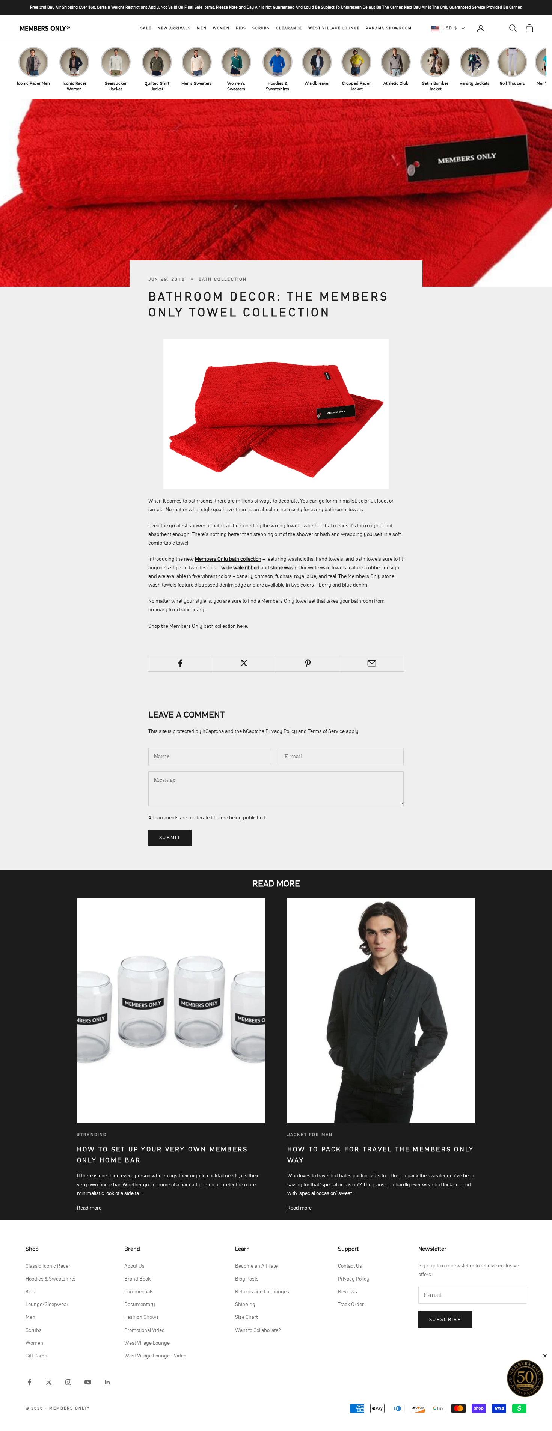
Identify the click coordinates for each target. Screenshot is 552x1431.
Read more (89, 1208)
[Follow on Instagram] (68, 1382)
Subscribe (445, 1319)
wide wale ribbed (240, 567)
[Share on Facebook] (180, 663)
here (242, 626)
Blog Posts (247, 1279)
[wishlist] (497, 28)
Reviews (347, 1291)
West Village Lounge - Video (155, 1356)
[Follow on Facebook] (29, 1382)
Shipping (245, 1304)
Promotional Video (144, 1330)
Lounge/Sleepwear (47, 1304)
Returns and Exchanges (262, 1291)
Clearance (289, 28)
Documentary (139, 1304)
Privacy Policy (281, 731)
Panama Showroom (389, 28)
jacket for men (310, 1134)
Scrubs (261, 28)
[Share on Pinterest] (308, 663)
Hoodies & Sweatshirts (50, 1279)
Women (221, 28)
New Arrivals (174, 28)
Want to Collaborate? (258, 1330)
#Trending (92, 1134)
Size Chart (246, 1317)
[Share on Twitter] (244, 663)
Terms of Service (326, 731)
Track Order (351, 1304)
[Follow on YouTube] (88, 1382)
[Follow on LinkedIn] (107, 1382)
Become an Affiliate (256, 1266)
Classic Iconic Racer (48, 1266)
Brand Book (137, 1279)
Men (202, 28)
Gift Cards (36, 1356)
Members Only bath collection (228, 559)
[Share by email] (372, 663)
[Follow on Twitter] (49, 1382)
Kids (241, 28)
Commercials (139, 1291)
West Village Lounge (334, 28)
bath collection (223, 279)
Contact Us (350, 1266)
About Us (134, 1266)
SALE (146, 28)
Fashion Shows (141, 1317)
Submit (170, 837)
